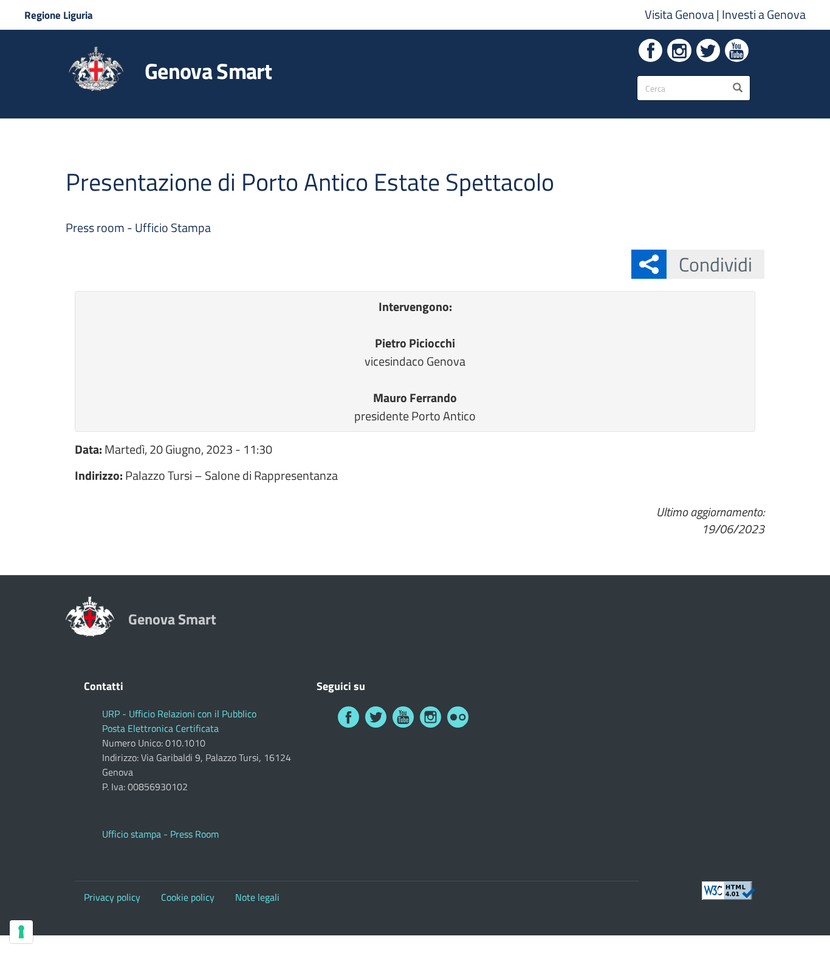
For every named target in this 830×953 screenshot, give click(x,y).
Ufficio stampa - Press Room (160, 834)
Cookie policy (187, 897)
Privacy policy (112, 897)
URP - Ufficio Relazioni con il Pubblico (179, 713)
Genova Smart (208, 71)
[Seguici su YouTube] (737, 50)
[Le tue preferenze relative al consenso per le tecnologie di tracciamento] (21, 931)
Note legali (257, 897)
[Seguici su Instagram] (679, 50)
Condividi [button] (715, 264)
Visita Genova (680, 14)
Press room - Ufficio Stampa (138, 227)
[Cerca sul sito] (737, 88)
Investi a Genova (764, 14)
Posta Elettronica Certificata (160, 728)
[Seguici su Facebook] (650, 50)
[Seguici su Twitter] (708, 50)
